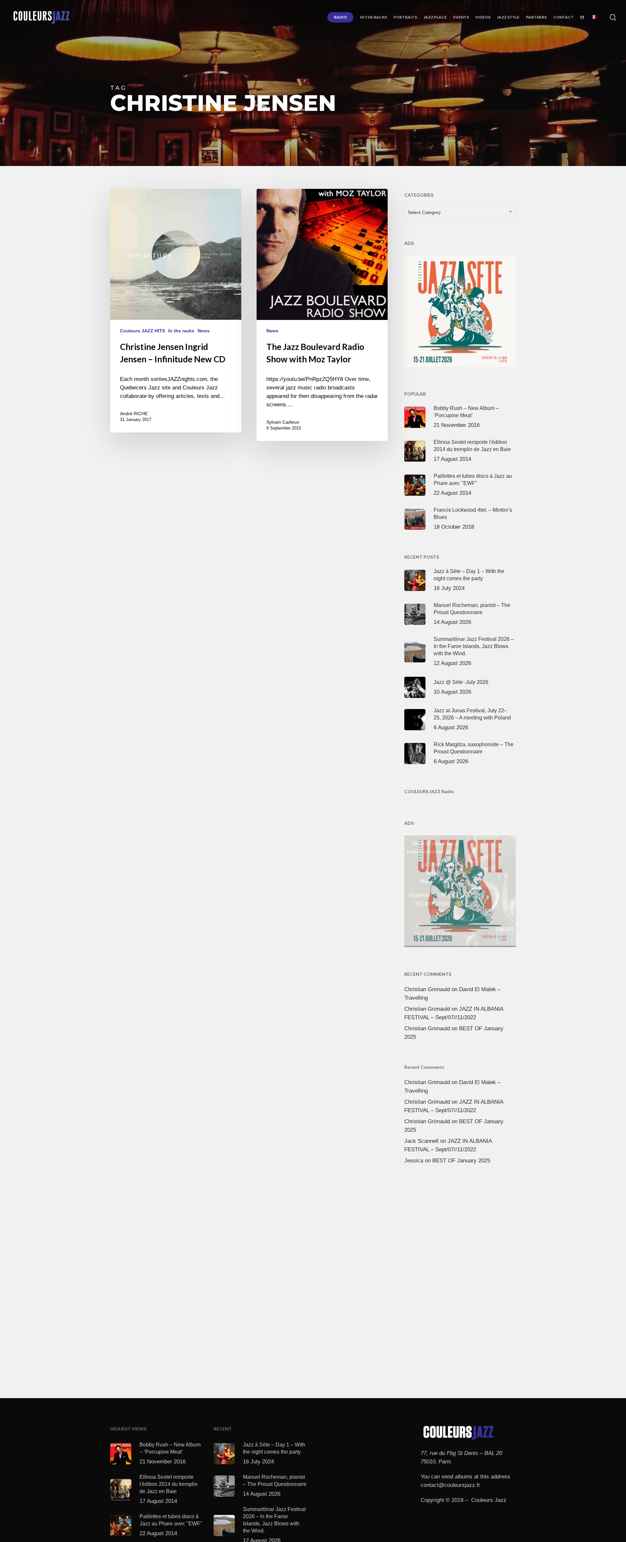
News (204, 330)
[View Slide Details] (460, 310)
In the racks (181, 330)
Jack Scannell (421, 1141)
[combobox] (460, 212)
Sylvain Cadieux (282, 422)
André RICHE (134, 413)
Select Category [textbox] (424, 212)
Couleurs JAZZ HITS (142, 330)
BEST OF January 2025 (461, 1160)
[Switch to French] (594, 17)
